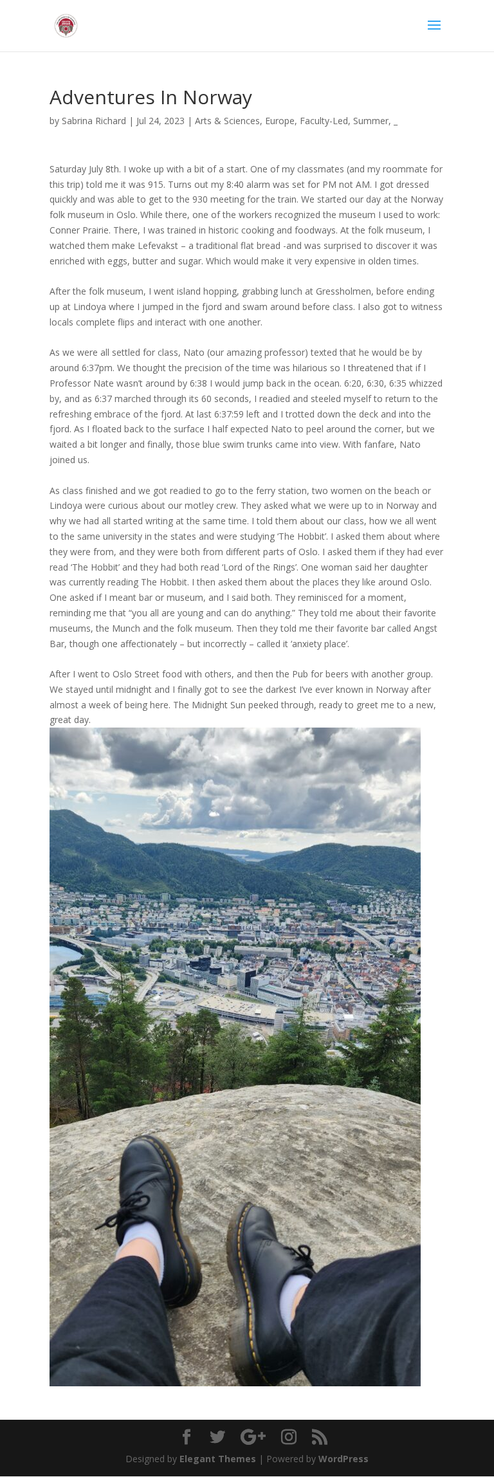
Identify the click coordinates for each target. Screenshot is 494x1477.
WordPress (343, 1459)
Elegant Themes (217, 1459)
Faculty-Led (324, 121)
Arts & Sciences (227, 121)
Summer (371, 121)
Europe (280, 121)
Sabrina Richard (94, 121)
